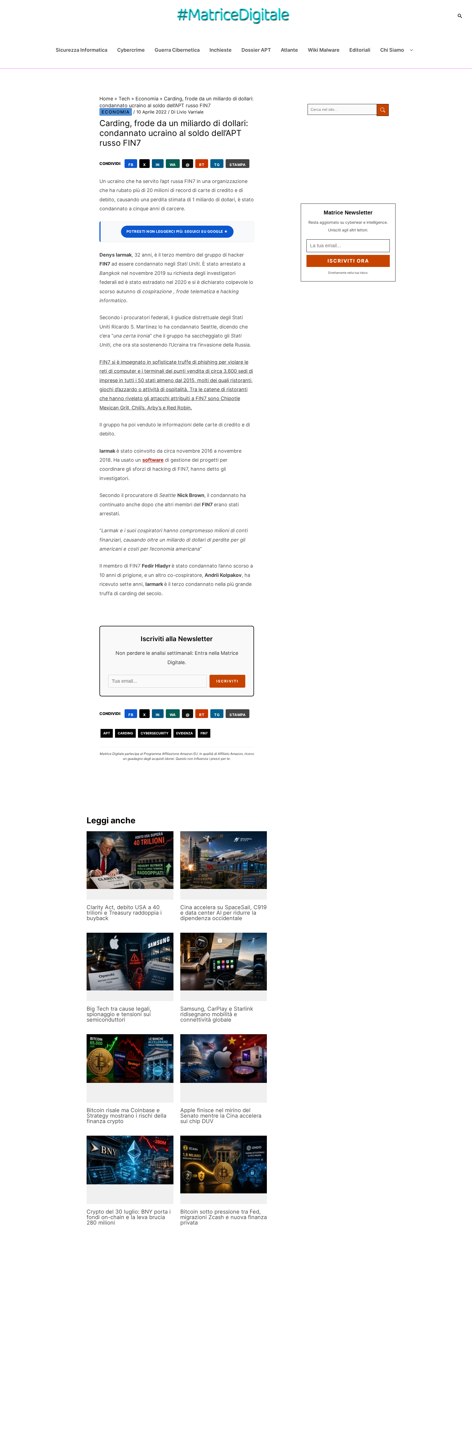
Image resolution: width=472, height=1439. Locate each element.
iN (158, 164)
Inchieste (221, 50)
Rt (201, 164)
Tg (217, 164)
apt (106, 733)
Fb (130, 164)
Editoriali (359, 50)
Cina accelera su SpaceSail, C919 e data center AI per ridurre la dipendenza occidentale (223, 912)
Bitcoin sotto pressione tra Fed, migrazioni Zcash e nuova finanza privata (223, 1217)
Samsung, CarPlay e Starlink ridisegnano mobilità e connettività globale (216, 1014)
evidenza (184, 733)
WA (173, 164)
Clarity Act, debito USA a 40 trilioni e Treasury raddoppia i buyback (124, 912)
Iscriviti (227, 681)
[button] (460, 16)
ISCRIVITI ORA (348, 261)
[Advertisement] (348, 160)
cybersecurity (155, 733)
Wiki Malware (324, 50)
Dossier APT (256, 50)
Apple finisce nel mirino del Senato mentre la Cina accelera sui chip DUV (220, 1115)
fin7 (204, 733)
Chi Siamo (392, 50)
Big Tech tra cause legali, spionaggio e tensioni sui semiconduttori (119, 1014)
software (153, 460)
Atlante (289, 50)
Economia (146, 98)
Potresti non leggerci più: (177, 231)
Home (106, 98)
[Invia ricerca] (383, 110)
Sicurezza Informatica (81, 50)
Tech (124, 98)
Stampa (237, 164)
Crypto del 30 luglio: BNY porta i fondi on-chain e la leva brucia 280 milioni (129, 1217)
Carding (125, 733)
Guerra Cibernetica (177, 50)
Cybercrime (131, 50)
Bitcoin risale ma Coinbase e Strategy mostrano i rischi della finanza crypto (126, 1115)
